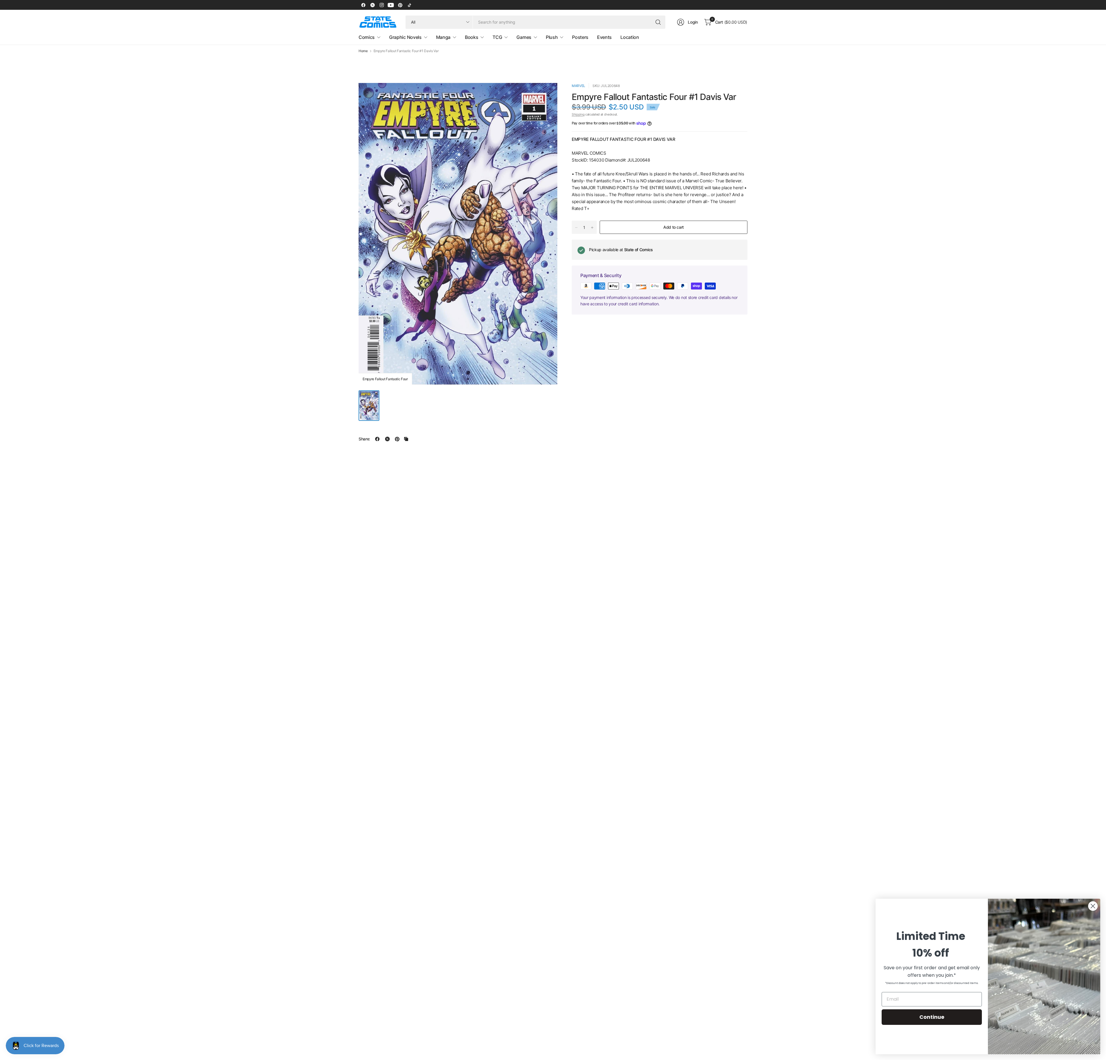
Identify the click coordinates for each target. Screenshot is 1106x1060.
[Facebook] (363, 5)
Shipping (578, 114)
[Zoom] (546, 94)
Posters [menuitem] (580, 37)
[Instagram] (381, 5)
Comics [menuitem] (367, 37)
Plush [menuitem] (552, 37)
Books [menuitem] (471, 37)
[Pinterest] (400, 5)
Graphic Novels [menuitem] (405, 37)
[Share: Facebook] (377, 439)
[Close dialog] (1093, 906)
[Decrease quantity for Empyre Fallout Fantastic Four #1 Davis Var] (576, 227)
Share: (364, 439)
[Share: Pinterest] (397, 439)
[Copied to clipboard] (406, 439)
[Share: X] (387, 439)
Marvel (578, 86)
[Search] (658, 22)
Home (363, 51)
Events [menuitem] (604, 37)
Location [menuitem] (629, 37)
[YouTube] (390, 5)
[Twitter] (372, 5)
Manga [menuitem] (443, 37)
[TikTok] (409, 5)
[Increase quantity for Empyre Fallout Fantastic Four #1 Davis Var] (592, 227)
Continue (931, 1017)
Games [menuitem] (523, 37)
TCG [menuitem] (497, 37)
